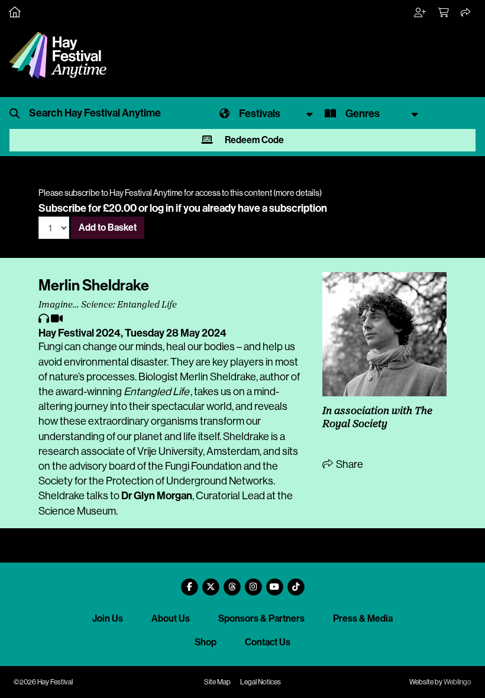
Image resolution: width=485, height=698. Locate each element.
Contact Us (267, 642)
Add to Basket (108, 227)
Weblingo (457, 682)
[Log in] (420, 13)
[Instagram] (253, 582)
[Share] (466, 13)
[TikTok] (295, 582)
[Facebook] (189, 582)
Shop (205, 642)
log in (162, 208)
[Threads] (231, 582)
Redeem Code (253, 140)
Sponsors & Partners (261, 618)
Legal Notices (260, 682)
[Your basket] (444, 13)
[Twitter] (210, 582)
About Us (170, 618)
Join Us (107, 618)
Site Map (217, 682)
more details (297, 193)
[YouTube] (274, 582)
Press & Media (363, 618)
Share (348, 464)
